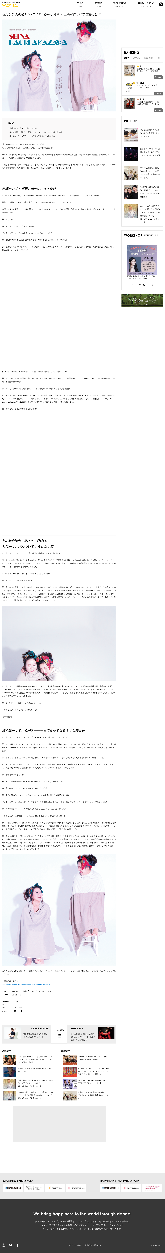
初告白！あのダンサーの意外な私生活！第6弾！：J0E (34, 1070)
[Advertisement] (38, 1124)
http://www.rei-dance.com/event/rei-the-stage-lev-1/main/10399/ (28, 984)
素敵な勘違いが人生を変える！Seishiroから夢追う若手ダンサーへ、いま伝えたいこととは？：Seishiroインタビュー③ (35, 1083)
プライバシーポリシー (76, 1245)
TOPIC (80, 4)
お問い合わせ (97, 1245)
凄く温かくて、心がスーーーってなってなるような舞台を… (32, 136)
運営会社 (88, 1245)
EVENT (98, 4)
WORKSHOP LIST (151, 235)
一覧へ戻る (59, 1030)
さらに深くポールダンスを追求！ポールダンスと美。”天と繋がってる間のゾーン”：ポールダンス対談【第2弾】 (35, 1059)
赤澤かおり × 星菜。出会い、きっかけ (24, 128)
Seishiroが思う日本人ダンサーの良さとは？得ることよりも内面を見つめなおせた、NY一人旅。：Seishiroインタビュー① (35, 1095)
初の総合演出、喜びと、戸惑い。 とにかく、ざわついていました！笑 (36, 132)
